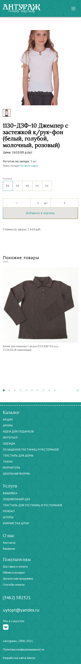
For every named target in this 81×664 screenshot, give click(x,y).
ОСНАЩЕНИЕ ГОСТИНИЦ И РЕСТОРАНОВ (31, 449)
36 (47, 185)
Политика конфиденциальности (23, 649)
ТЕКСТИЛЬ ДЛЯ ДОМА (18, 455)
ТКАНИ (7, 461)
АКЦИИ (8, 419)
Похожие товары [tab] (21, 257)
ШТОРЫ (8, 517)
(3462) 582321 (17, 597)
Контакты (9, 542)
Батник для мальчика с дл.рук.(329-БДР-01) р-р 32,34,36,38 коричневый (30, 348)
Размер (7, 178)
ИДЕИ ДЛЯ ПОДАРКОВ (18, 431)
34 (37, 185)
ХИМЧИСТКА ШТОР (16, 523)
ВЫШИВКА (10, 493)
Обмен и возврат (14, 572)
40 (27, 185)
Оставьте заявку (29, 165)
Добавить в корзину (40, 213)
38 (17, 185)
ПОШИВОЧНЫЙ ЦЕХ (16, 499)
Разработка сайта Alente (19, 658)
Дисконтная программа (18, 578)
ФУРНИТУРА (11, 467)
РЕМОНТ (9, 511)
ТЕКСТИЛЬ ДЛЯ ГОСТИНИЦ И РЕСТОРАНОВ (32, 505)
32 (8, 185)
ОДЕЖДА (9, 443)
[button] (4, 390)
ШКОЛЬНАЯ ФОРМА (16, 473)
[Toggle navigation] (73, 8)
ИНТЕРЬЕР (10, 437)
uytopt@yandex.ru (21, 610)
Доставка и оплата (15, 566)
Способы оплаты (14, 584)
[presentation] (71, 390)
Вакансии (9, 548)
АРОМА (8, 425)
